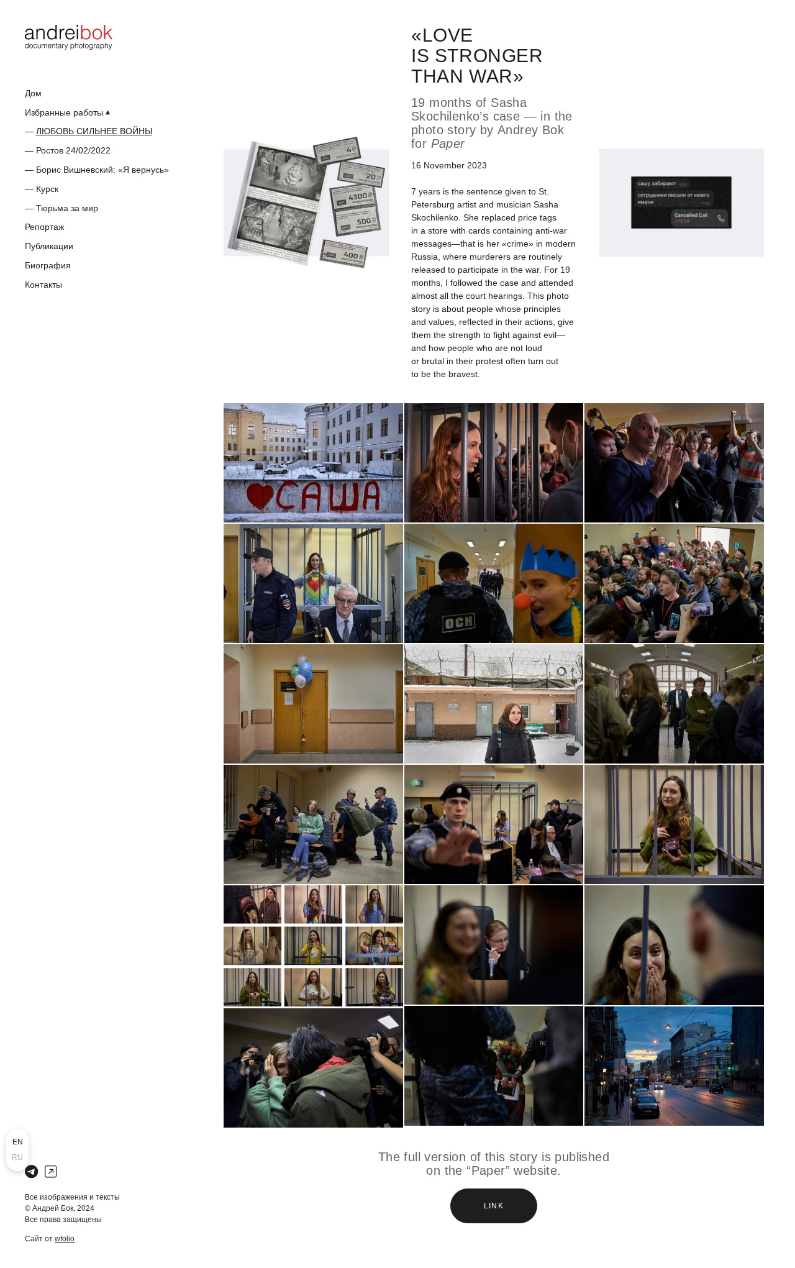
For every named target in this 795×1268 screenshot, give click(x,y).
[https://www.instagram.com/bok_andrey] (51, 1172)
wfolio (65, 1238)
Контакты (43, 285)
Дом (33, 93)
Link (494, 1206)
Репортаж (44, 227)
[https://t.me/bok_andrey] (31, 1172)
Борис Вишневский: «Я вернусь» (102, 170)
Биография (48, 265)
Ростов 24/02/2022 (73, 150)
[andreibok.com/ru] (68, 37)
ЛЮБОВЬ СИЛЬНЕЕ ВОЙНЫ (94, 131)
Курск (47, 189)
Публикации (49, 246)
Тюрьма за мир (67, 208)
